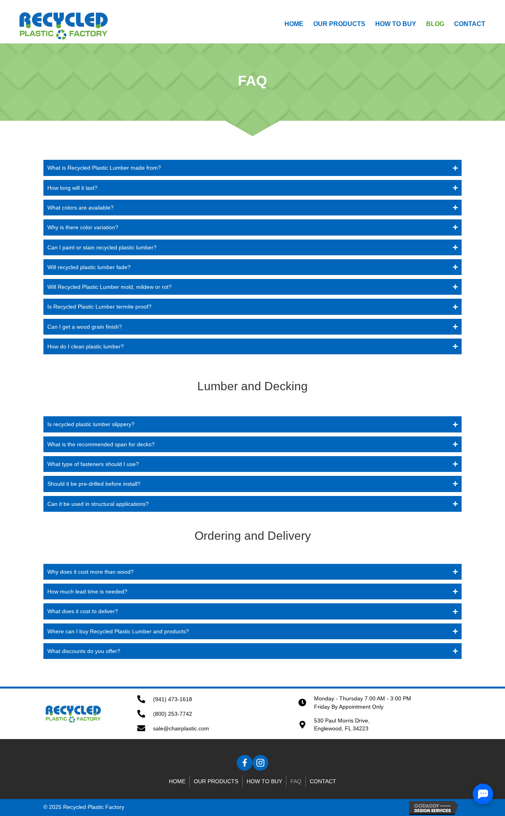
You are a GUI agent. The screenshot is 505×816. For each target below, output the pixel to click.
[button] (244, 763)
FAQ (295, 781)
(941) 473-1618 (172, 699)
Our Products (216, 781)
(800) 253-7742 (172, 714)
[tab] (252, 168)
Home (177, 781)
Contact (323, 781)
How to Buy (264, 781)
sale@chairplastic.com (181, 728)
